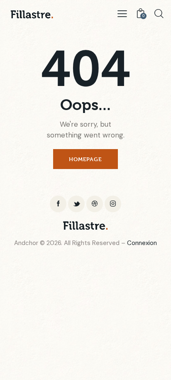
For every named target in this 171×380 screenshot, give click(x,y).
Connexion (142, 243)
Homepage (85, 159)
